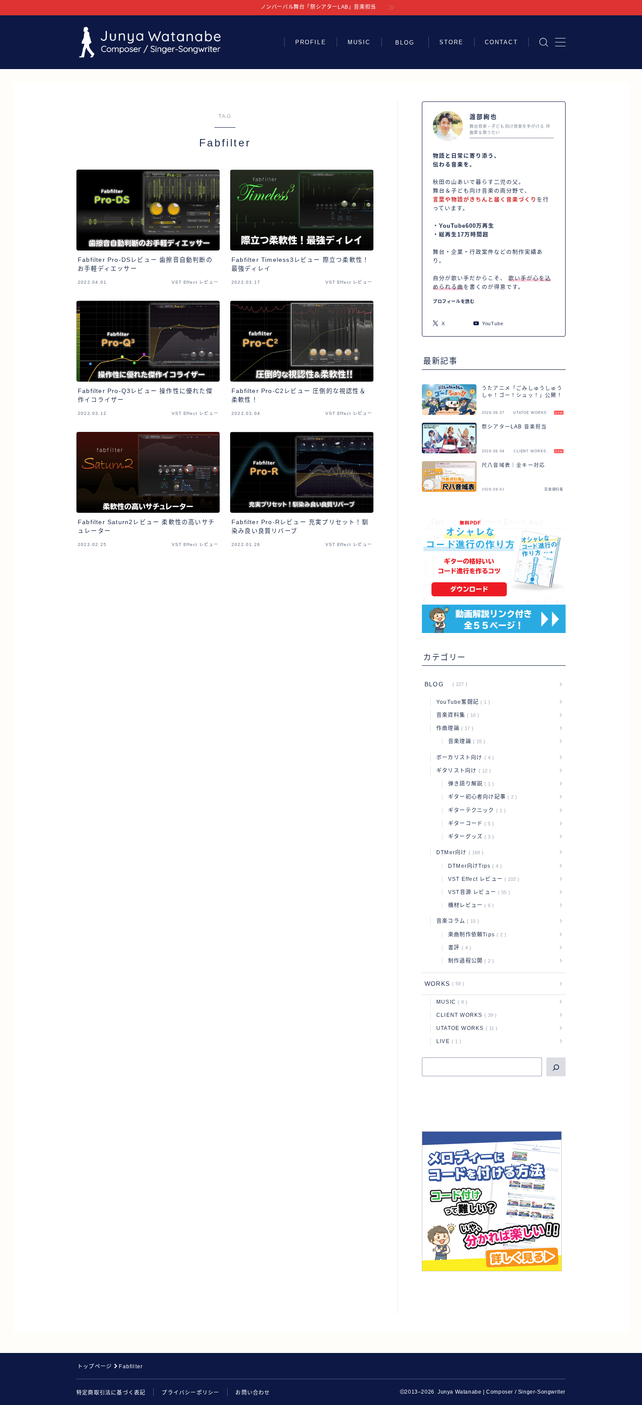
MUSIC (359, 42)
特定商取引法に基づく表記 (110, 1393)
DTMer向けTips (473, 866)
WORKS (443, 984)
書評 (458, 948)
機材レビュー (469, 905)
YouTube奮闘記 (461, 702)
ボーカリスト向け (463, 758)
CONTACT (501, 42)
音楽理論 (465, 741)
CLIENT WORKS (464, 1015)
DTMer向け (458, 852)
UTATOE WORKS (465, 1028)
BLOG (408, 42)
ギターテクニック (475, 810)
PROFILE (310, 42)
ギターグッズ (469, 837)
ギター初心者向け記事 (481, 797)
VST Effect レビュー (482, 879)
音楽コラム (456, 921)
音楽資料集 (456, 715)
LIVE (447, 1041)
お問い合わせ (252, 1393)
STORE (451, 42)
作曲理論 (453, 728)
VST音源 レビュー (477, 892)
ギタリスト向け (461, 771)
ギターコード (469, 824)
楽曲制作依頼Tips (475, 935)
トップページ (94, 1366)
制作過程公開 (469, 961)
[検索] (556, 1066)
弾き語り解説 (469, 784)
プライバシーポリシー (190, 1393)
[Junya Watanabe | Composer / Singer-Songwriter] (150, 42)
